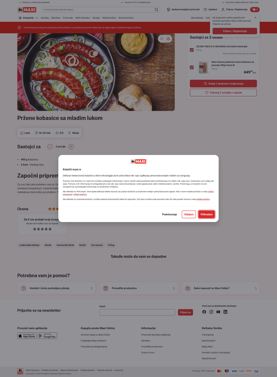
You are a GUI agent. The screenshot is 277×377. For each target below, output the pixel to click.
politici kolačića (80, 194)
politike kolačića (203, 199)
